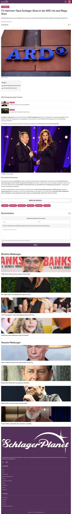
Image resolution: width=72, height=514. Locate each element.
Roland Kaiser (13, 205)
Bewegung (4, 489)
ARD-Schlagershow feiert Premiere (12, 85)
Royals (3, 487)
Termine (4, 478)
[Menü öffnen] (69, 1)
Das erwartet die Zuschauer (10, 88)
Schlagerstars (39, 205)
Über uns (4, 504)
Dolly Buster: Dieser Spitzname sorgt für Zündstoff (14, 335)
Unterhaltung (5, 474)
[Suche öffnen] (65, 1)
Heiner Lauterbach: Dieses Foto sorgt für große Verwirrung (17, 362)
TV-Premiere (47, 205)
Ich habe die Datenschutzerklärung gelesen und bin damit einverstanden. (17, 240)
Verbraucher (4, 485)
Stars (3, 472)
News (3, 469)
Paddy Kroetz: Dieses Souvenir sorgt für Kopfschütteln (19, 104)
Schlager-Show (22, 205)
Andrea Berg (5, 205)
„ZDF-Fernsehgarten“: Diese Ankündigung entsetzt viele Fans (17, 315)
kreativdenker (4, 25)
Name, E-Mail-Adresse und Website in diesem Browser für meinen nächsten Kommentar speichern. (26, 226)
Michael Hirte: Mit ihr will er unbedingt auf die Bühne (15, 383)
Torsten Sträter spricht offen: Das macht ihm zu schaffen (16, 424)
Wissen (3, 483)
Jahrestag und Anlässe (7, 480)
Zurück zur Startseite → (36, 200)
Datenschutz (5, 497)
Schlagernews (30, 205)
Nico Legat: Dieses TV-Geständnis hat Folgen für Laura (19, 112)
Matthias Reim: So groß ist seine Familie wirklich (14, 403)
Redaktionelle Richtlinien (7, 506)
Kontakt (4, 501)
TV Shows (5, 6)
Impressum (4, 499)
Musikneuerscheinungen (7, 476)
